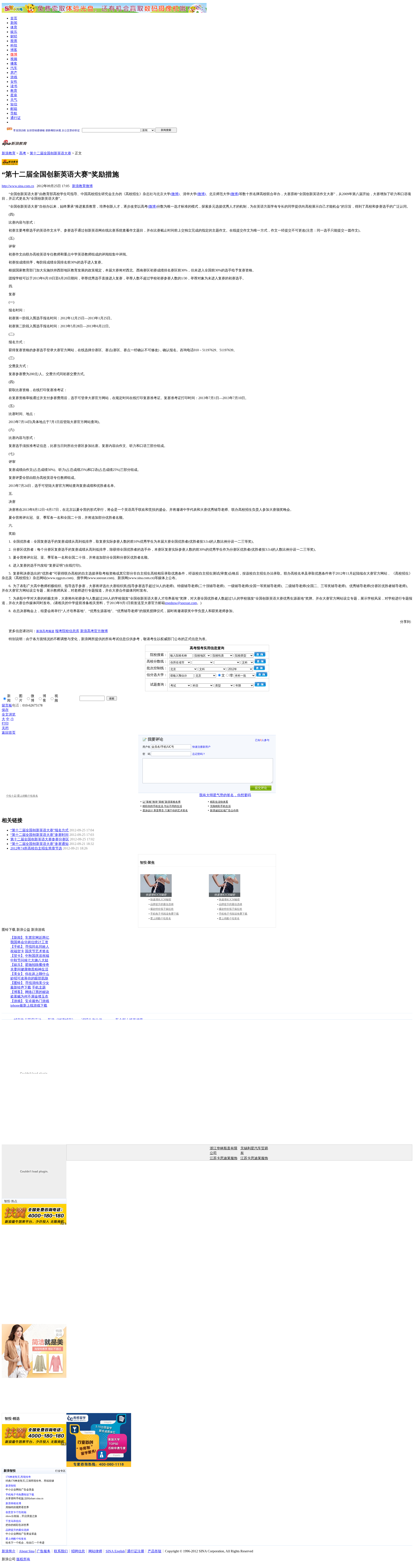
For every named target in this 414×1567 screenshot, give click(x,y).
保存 (5, 710)
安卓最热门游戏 (37, 1001)
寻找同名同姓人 (37, 946)
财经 (13, 36)
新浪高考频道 (45, 631)
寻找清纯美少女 (37, 983)
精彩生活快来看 (219, 801)
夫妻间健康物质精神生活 (29, 969)
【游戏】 (17, 1001)
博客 (13, 50)
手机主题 (39, 987)
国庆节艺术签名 (37, 951)
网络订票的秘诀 (37, 992)
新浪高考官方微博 (94, 631)
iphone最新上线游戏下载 (28, 1005)
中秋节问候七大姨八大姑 (29, 960)
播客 (13, 63)
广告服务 (43, 1551)
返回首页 (9, 732)
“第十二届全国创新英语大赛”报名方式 (39, 830)
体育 (13, 27)
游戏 (13, 77)
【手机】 (17, 946)
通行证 (15, 118)
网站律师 (95, 1551)
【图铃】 (17, 983)
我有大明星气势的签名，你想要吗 (225, 795)
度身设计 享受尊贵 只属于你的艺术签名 (165, 810)
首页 (13, 18)
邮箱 (13, 109)
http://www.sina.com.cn (18, 186)
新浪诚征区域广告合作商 (224, 810)
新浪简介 (9, 1551)
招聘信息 (78, 1551)
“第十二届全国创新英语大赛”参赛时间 (39, 835)
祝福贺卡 (17, 951)
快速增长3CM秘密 (160, 899)
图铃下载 (9, 929)
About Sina (26, 1551)
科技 (13, 45)
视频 (13, 59)
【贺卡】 (17, 955)
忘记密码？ (198, 753)
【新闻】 (17, 937)
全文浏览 (9, 714)
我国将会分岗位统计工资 (29, 942)
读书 (13, 86)
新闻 (13, 23)
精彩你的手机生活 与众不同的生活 (162, 806)
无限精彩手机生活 (220, 806)
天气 (13, 100)
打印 (5, 723)
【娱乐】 (17, 965)
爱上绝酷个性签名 (160, 918)
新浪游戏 (38, 929)
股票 (13, 41)
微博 (13, 54)
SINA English (115, 1551)
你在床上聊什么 (37, 974)
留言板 (7, 705)
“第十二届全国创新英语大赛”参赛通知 (39, 844)
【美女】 (17, 974)
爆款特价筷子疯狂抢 (162, 908)
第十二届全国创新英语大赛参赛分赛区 (39, 839)
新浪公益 (23, 929)
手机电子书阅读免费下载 (164, 913)
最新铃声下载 (20, 987)
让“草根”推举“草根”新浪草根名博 (161, 801)
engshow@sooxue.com (181, 603)
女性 (13, 81)
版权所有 (23, 1559)
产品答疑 (155, 1551)
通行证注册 (135, 1551)
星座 (13, 95)
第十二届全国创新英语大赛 (50, 153)
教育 (13, 90)
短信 (13, 104)
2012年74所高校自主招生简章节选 (36, 848)
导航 (13, 113)
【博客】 (17, 992)
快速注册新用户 (201, 746)
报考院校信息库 (67, 631)
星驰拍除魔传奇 (37, 965)
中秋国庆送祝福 (37, 955)
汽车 (13, 68)
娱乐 (13, 32)
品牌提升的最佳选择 (162, 904)
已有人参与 (262, 740)
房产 (13, 72)
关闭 (5, 728)
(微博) (174, 194)
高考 (22, 153)
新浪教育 (9, 153)
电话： (17, 705)
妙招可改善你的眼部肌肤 (29, 978)
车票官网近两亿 (37, 937)
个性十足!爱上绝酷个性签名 (22, 795)
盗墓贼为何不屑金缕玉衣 (29, 996)
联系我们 (61, 1551)
